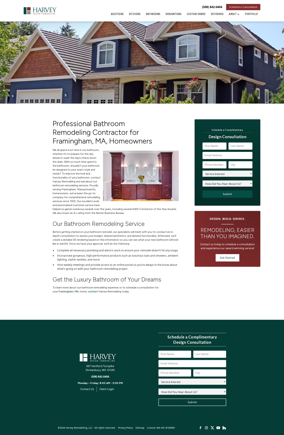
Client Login (106, 389)
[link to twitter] (212, 428)
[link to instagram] (206, 428)
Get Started (227, 258)
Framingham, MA (69, 291)
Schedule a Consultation (243, 7)
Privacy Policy (125, 427)
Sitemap (139, 427)
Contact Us (87, 389)
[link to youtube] (218, 428)
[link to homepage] (40, 10)
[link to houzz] (224, 428)
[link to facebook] (200, 428)
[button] (234, 14)
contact (93, 291)
